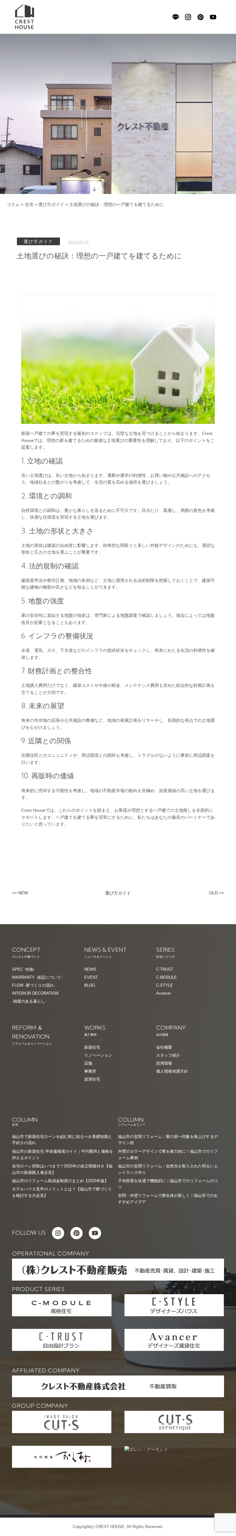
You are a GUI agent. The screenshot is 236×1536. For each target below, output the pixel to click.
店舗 (88, 1063)
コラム (13, 204)
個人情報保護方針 (172, 1071)
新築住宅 (92, 1047)
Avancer (163, 993)
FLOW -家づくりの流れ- (33, 985)
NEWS (90, 969)
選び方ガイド (51, 204)
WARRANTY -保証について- (37, 977)
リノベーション (98, 1055)
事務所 (90, 1071)
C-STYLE (164, 985)
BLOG (89, 985)
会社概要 (164, 1047)
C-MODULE (166, 977)
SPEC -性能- (23, 969)
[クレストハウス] (24, 16)
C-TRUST (164, 969)
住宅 (29, 204)
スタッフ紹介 (168, 1055)
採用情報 (164, 1063)
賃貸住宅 (92, 1079)
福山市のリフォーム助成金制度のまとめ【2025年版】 (60, 1180)
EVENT (91, 977)
